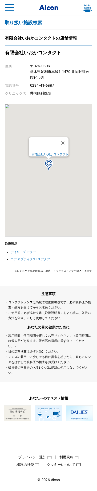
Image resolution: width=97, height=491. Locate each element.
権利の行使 (25, 465)
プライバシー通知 (32, 457)
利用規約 (66, 457)
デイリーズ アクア (23, 252)
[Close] (63, 143)
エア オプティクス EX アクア (30, 259)
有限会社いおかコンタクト (50, 154)
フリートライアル (87, 8)
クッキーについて (61, 465)
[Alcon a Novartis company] (48, 7)
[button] (49, 165)
